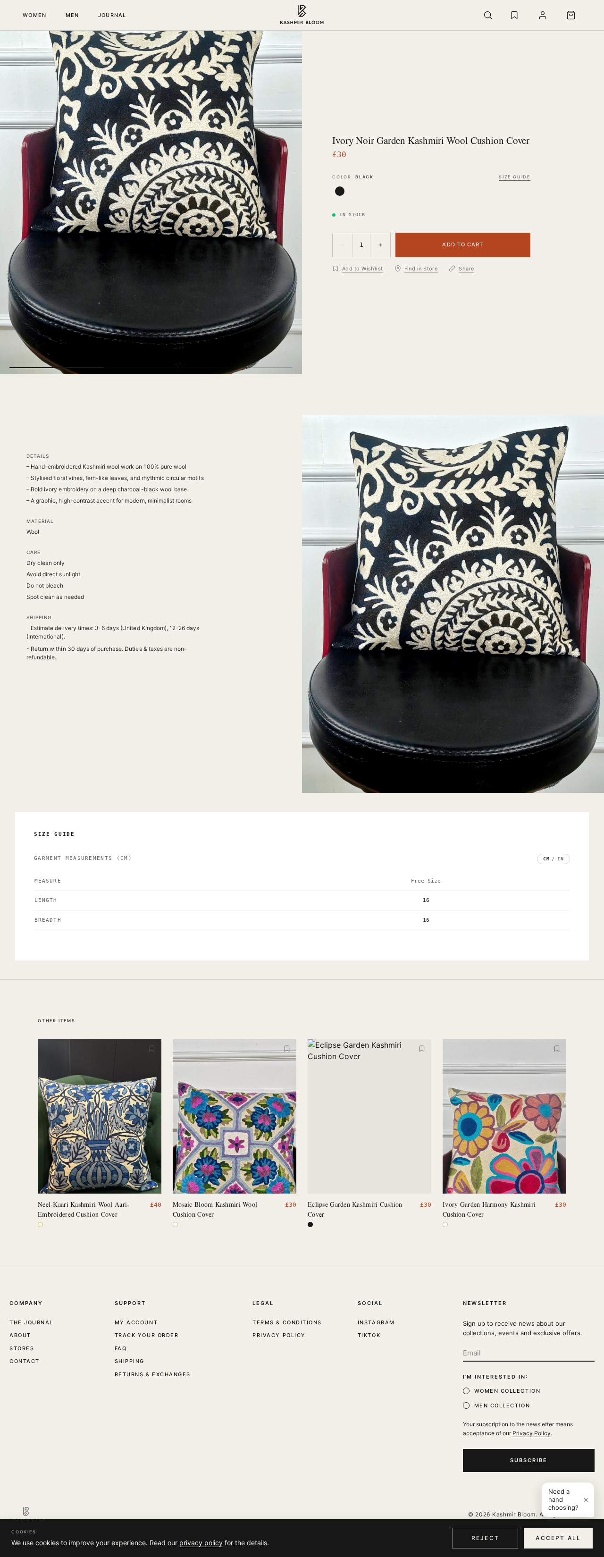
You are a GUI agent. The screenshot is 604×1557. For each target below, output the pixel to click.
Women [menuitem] (35, 15)
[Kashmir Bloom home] (302, 15)
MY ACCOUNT (136, 1322)
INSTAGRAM (376, 1322)
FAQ (121, 1348)
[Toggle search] (487, 15)
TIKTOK (369, 1335)
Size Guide (514, 176)
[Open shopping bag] (571, 15)
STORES (21, 1348)
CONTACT (24, 1361)
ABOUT (20, 1335)
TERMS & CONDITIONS (287, 1322)
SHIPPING (129, 1361)
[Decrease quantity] (342, 245)
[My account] (542, 15)
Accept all (558, 1537)
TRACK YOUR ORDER (147, 1335)
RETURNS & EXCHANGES (153, 1374)
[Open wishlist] (514, 15)
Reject (485, 1537)
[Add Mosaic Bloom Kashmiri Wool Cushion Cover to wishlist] (286, 1048)
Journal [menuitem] (112, 15)
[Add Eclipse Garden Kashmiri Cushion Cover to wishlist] (421, 1048)
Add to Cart (462, 244)
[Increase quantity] (380, 245)
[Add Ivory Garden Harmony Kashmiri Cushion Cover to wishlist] (556, 1048)
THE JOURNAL (31, 1322)
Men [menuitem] (72, 15)
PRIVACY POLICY (279, 1335)
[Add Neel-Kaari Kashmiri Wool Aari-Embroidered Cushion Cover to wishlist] (151, 1048)
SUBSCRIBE (528, 1460)
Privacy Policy (531, 1433)
